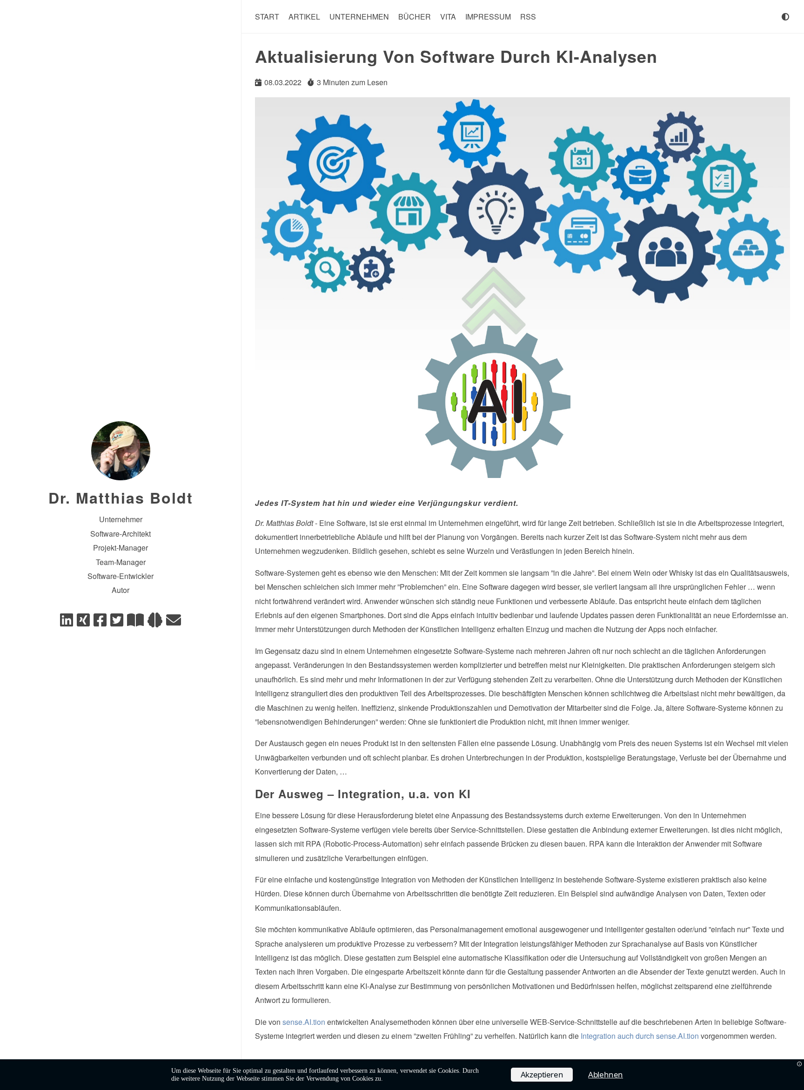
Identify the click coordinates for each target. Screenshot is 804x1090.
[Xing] (83, 622)
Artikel (304, 16)
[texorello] (135, 622)
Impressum (488, 16)
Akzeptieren (542, 1074)
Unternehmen (359, 16)
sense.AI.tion (303, 1021)
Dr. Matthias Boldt (120, 497)
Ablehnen (605, 1074)
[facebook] (100, 622)
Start (267, 16)
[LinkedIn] (66, 622)
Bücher (414, 16)
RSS (528, 16)
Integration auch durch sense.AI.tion (640, 1035)
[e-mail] (173, 622)
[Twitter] (116, 622)
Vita (448, 16)
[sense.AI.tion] (154, 622)
